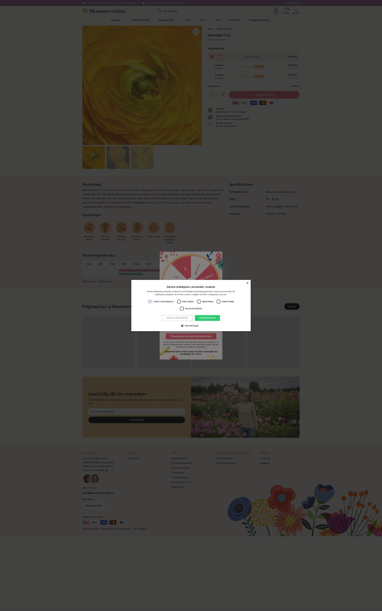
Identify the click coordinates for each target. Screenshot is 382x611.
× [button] (247, 283)
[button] (191, 325)
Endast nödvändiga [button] (177, 318)
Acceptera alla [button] (207, 318)
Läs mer (223, 294)
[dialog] (191, 305)
